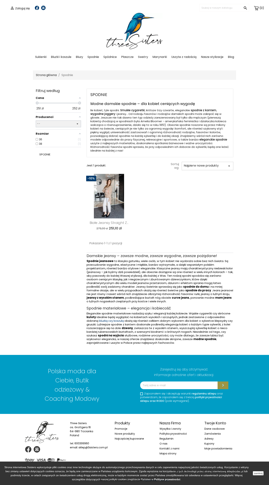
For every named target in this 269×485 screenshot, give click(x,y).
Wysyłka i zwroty (170, 429)
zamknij (258, 473)
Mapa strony (168, 453)
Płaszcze (127, 57)
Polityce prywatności (167, 479)
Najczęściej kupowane (129, 438)
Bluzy (79, 57)
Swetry (143, 57)
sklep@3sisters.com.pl (93, 447)
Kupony (209, 443)
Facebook (37, 8)
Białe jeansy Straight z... (109, 222)
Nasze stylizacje (212, 57)
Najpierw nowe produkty (207, 165)
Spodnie (93, 57)
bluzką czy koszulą (111, 321)
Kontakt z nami (169, 448)
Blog (231, 57)
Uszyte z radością (184, 57)
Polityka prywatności (173, 434)
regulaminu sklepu (204, 393)
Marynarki (159, 57)
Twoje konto (215, 423)
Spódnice (110, 57)
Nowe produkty (125, 434)
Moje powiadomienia (218, 448)
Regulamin (166, 438)
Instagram (43, 8)
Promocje (121, 429)
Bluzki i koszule (61, 57)
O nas (163, 443)
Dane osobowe (214, 429)
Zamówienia (212, 434)
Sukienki (40, 57)
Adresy (209, 438)
